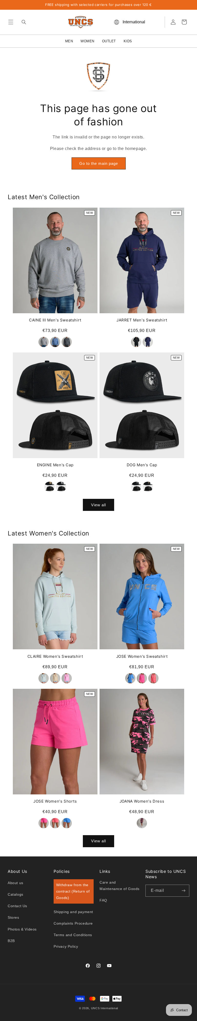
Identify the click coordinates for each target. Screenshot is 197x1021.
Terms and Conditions (73, 935)
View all (98, 505)
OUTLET (109, 41)
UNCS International (104, 1008)
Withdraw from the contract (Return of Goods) (73, 891)
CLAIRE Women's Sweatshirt (55, 656)
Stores (13, 917)
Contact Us (17, 906)
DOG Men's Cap (142, 464)
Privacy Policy (66, 946)
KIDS (128, 41)
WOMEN (87, 41)
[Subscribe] (183, 891)
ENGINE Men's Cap (55, 464)
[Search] (22, 22)
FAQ (103, 900)
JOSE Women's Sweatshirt (142, 656)
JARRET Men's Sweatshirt (141, 320)
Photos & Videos (22, 929)
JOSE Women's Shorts (55, 801)
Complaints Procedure (73, 923)
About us (15, 883)
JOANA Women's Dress (142, 801)
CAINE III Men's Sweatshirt (55, 320)
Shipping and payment (73, 912)
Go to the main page (98, 163)
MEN (69, 41)
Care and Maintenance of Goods (120, 885)
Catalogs (15, 894)
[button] (10, 22)
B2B (11, 941)
